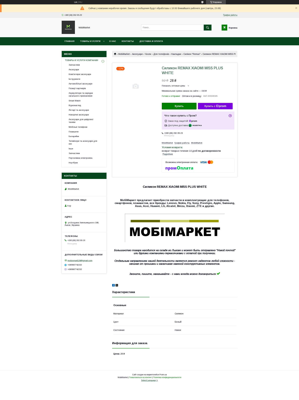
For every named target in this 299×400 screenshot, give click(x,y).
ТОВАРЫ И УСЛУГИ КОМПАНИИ (81, 60)
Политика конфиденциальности (167, 377)
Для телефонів (161, 54)
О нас (112, 41)
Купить (179, 106)
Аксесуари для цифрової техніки (81, 120)
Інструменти (74, 79)
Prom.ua (163, 375)
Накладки (176, 54)
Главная (69, 41)
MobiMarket (124, 54)
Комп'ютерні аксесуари (80, 74)
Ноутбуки (73, 162)
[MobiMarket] (68, 33)
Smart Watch (75, 100)
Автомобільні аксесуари (80, 84)
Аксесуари (137, 54)
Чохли (148, 54)
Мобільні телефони (78, 127)
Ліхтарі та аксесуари (79, 110)
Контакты (128, 41)
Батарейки (74, 136)
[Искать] (207, 28)
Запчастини (74, 65)
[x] (117, 285)
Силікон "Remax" (191, 54)
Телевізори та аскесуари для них (83, 142)
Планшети (73, 131)
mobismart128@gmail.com (80, 260)
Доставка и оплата (151, 41)
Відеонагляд (75, 105)
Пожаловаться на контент (140, 377)
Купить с (209, 106)
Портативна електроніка (80, 158)
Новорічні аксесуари (79, 115)
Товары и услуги (90, 41)
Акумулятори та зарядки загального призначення (81, 94)
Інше (71, 148)
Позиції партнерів (77, 88)
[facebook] (113, 285)
